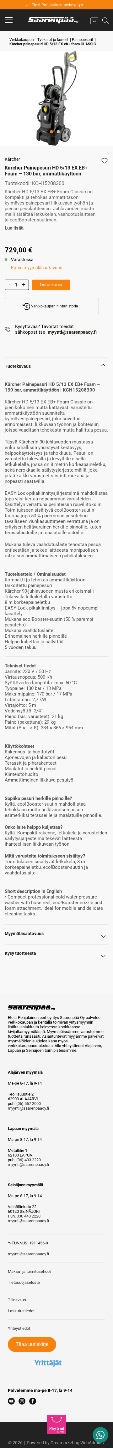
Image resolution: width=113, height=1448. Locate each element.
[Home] (53, 20)
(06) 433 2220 (28, 1159)
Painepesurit (82, 40)
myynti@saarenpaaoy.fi (28, 1108)
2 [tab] (65, 140)
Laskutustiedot (21, 1311)
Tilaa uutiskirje (32, 1344)
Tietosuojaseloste (24, 1282)
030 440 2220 (28, 1216)
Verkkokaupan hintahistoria (54, 306)
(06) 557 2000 (28, 1103)
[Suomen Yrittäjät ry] (48, 1354)
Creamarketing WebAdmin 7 (78, 1442)
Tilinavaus (17, 1300)
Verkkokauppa (21, 40)
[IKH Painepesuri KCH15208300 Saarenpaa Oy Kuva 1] (56, 98)
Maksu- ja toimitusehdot (29, 1271)
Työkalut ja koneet (52, 40)
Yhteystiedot (19, 1328)
